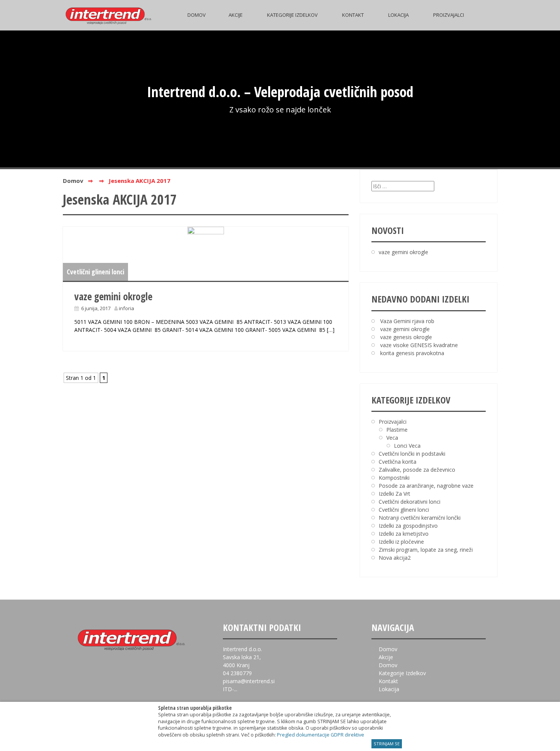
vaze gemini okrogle (113, 296)
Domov (196, 14)
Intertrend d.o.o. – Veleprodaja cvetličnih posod (280, 91)
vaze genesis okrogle (406, 337)
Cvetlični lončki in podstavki (412, 453)
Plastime (397, 429)
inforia (126, 308)
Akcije (236, 14)
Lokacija (398, 14)
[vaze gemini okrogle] (206, 254)
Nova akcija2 (395, 557)
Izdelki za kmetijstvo (404, 533)
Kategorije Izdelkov (292, 14)
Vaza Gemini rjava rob (407, 321)
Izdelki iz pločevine (401, 541)
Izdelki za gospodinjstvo (408, 525)
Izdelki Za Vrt (394, 493)
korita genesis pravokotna (412, 353)
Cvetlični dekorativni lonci (409, 501)
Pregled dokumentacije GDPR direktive (320, 735)
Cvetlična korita (397, 461)
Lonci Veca (407, 445)
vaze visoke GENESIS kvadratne (419, 345)
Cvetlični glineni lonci (95, 271)
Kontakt (353, 14)
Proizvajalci (448, 14)
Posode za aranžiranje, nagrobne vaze (426, 485)
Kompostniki (394, 477)
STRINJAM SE (387, 743)
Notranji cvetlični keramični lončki (420, 517)
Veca (392, 437)
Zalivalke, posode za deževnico (417, 469)
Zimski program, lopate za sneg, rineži (426, 549)
